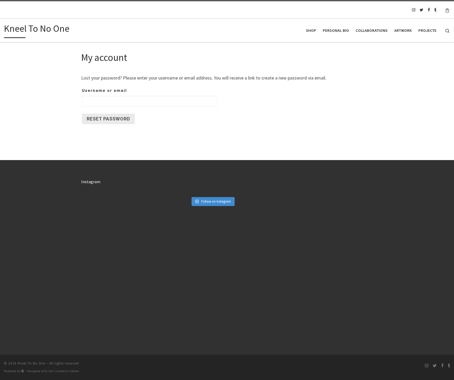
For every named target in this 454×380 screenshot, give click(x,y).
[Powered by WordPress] (22, 371)
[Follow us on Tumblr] (435, 10)
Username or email (104, 90)
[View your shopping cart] (447, 10)
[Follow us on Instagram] (413, 10)
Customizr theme (66, 371)
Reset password (108, 119)
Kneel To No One (31, 363)
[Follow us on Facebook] (429, 10)
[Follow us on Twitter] (421, 10)
